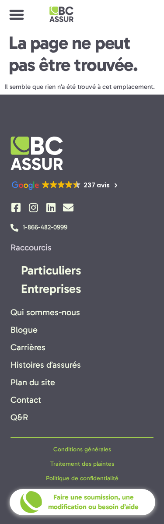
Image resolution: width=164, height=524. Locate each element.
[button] (16, 14)
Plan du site (32, 382)
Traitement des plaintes (82, 464)
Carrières (27, 347)
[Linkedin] (50, 207)
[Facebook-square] (15, 207)
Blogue (24, 329)
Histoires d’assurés (45, 364)
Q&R (19, 417)
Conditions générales (82, 449)
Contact (25, 399)
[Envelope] (68, 207)
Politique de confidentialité (82, 478)
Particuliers (51, 270)
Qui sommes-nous (45, 312)
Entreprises (51, 288)
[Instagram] (33, 207)
